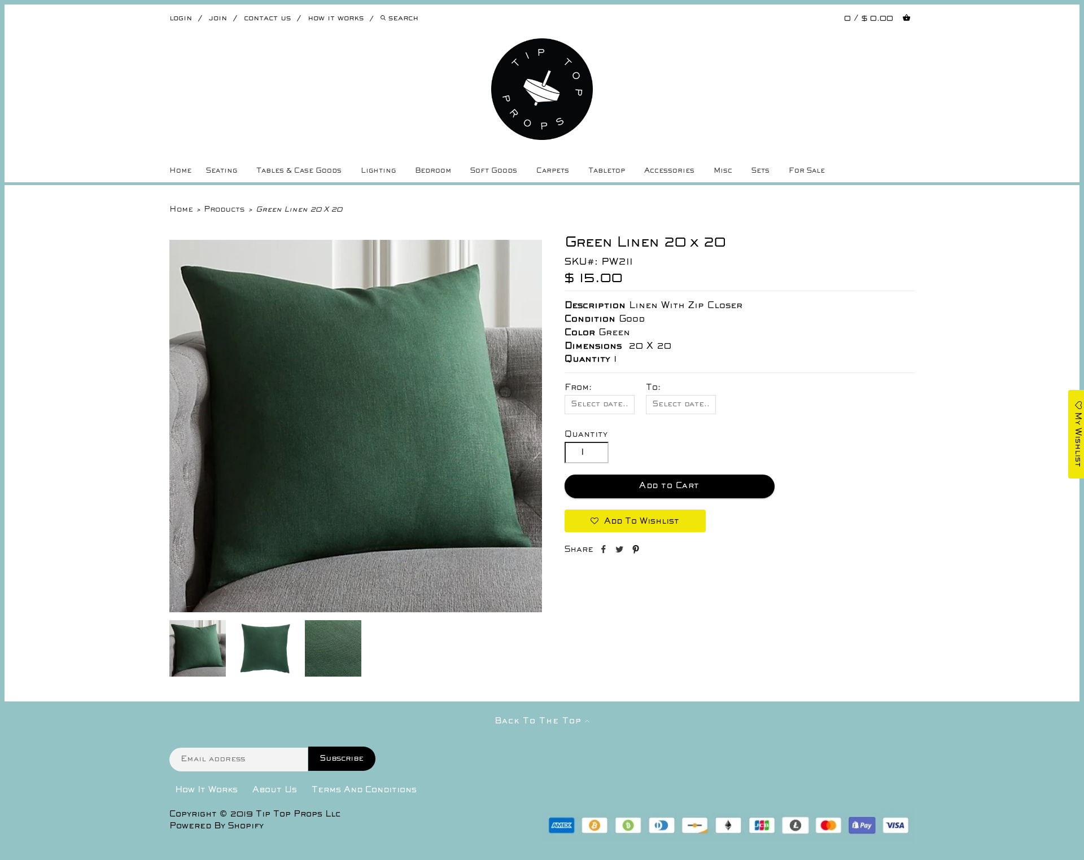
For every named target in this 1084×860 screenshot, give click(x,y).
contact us (267, 18)
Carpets (552, 171)
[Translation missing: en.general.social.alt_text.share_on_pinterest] (635, 551)
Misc (723, 171)
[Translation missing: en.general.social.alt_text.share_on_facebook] (604, 551)
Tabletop (606, 171)
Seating (221, 171)
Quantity (586, 434)
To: (653, 388)
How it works (336, 18)
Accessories (669, 171)
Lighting (378, 171)
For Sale (807, 171)
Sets (760, 171)
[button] (635, 521)
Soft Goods (493, 171)
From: (578, 388)
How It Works (206, 790)
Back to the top (540, 721)
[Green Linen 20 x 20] (355, 610)
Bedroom (433, 171)
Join (218, 18)
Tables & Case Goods (299, 171)
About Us (274, 790)
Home (180, 171)
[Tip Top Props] (542, 46)
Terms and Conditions (364, 790)
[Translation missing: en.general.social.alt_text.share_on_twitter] (621, 551)
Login (180, 18)
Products (224, 209)
